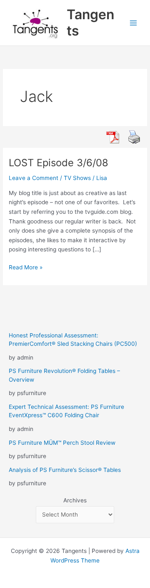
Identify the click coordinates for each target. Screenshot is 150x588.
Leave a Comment (33, 178)
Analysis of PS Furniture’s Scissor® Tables (65, 469)
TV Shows (77, 178)
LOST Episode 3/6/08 (58, 163)
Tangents (90, 22)
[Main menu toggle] (133, 22)
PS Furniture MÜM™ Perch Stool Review (62, 442)
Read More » (25, 268)
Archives (75, 500)
